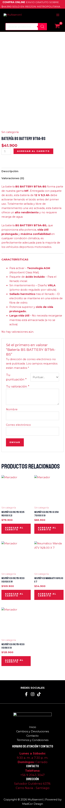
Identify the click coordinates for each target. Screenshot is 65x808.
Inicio (32, 727)
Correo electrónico (18, 424)
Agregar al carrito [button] (14, 528)
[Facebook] (26, 694)
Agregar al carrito (33, 151)
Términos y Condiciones (32, 740)
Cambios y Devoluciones (32, 731)
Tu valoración (17, 386)
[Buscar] (42, 26)
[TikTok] (39, 694)
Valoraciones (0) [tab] (12, 178)
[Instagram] (33, 694)
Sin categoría (10, 132)
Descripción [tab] (9, 171)
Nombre (12, 409)
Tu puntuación (16, 377)
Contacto (32, 735)
